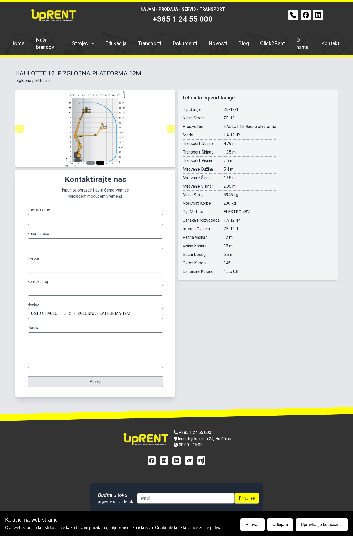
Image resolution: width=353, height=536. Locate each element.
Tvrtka (33, 258)
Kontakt (330, 43)
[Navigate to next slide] (171, 129)
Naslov (33, 305)
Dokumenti (185, 43)
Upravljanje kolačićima (322, 524)
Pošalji (95, 381)
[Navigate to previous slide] (19, 129)
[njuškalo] (201, 460)
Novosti (218, 43)
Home (17, 43)
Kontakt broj (38, 282)
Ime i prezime (39, 209)
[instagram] (164, 460)
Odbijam (280, 524)
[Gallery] (95, 128)
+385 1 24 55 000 (183, 19)
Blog (243, 43)
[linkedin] (176, 460)
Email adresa (38, 234)
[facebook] (152, 460)
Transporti (149, 43)
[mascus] (189, 460)
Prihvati (252, 524)
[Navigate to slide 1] (90, 163)
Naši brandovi (45, 43)
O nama (302, 43)
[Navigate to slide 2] (100, 163)
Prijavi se (247, 498)
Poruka (33, 328)
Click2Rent (272, 43)
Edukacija (115, 43)
